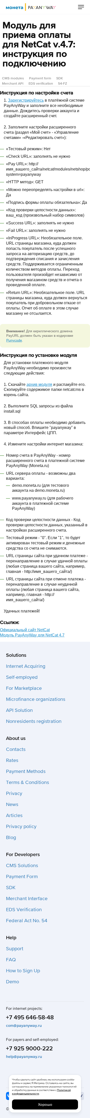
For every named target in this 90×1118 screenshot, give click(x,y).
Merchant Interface (27, 899)
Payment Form (22, 877)
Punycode (14, 340)
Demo (12, 982)
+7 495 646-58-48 (30, 1017)
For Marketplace (24, 688)
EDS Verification (24, 910)
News (12, 805)
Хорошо (45, 1104)
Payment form (40, 78)
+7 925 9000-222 (29, 1048)
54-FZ (62, 83)
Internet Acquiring (25, 666)
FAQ (11, 960)
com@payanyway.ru (24, 1025)
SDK (59, 78)
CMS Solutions (22, 866)
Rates (12, 760)
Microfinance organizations (35, 699)
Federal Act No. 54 (26, 921)
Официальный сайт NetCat (25, 630)
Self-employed (22, 677)
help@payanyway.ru (24, 1056)
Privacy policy (21, 827)
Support (14, 949)
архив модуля (39, 384)
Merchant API (13, 83)
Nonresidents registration (34, 721)
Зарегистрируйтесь (26, 100)
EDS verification (40, 83)
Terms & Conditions (27, 782)
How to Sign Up (23, 971)
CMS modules (13, 78)
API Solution (19, 710)
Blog (11, 838)
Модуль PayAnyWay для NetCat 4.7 (32, 635)
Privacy (14, 793)
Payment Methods (26, 771)
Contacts (16, 749)
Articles (14, 816)
